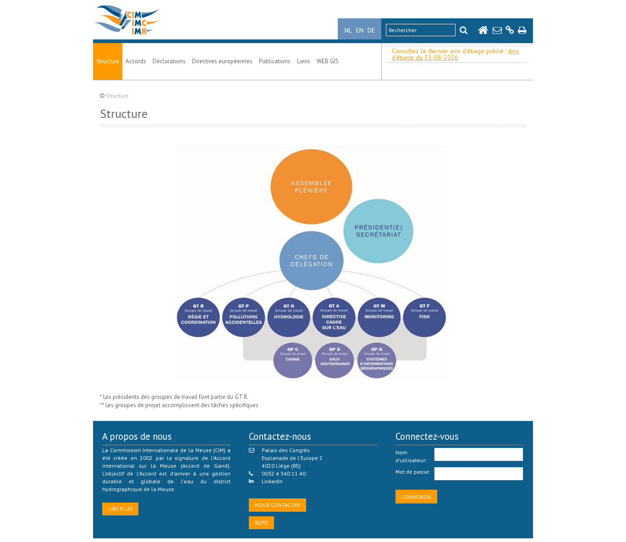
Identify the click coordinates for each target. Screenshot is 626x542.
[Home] (127, 35)
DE (371, 30)
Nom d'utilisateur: (411, 456)
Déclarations (169, 61)
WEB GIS (328, 61)
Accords (136, 61)
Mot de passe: (412, 471)
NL (348, 30)
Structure (107, 61)
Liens (303, 61)
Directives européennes (222, 61)
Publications (275, 61)
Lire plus (120, 508)
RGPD (261, 522)
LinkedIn (272, 481)
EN (359, 30)
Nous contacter (277, 504)
